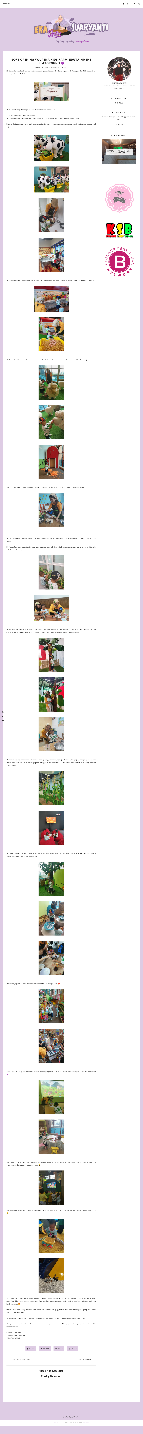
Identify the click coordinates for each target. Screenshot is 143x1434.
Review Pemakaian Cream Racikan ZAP (119, 152)
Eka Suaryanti (59, 1423)
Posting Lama (84, 1359)
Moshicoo (85, 1423)
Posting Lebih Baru (21, 1359)
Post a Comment (60, 67)
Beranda (6, 4)
